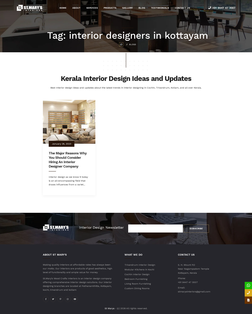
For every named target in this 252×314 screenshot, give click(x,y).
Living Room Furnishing (138, 283)
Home (63, 7)
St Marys (109, 308)
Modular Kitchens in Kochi (139, 269)
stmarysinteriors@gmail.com (194, 291)
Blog (142, 7)
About (76, 7)
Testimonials (160, 7)
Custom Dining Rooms (137, 288)
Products (110, 7)
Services (92, 7)
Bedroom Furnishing (136, 279)
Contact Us (182, 7)
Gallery (127, 7)
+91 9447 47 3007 (223, 7)
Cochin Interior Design (137, 274)
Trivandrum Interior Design (140, 264)
